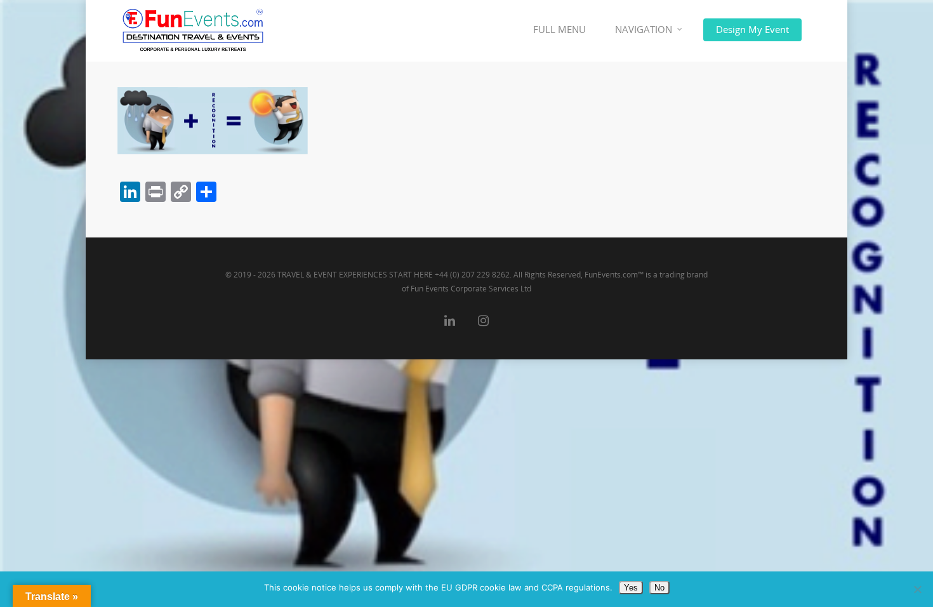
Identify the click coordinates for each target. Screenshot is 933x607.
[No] (917, 589)
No (659, 587)
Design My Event (752, 29)
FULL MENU (559, 29)
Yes (631, 587)
